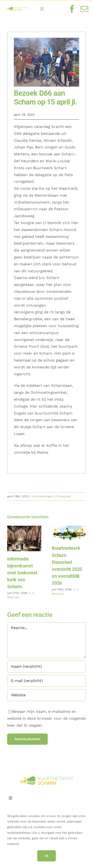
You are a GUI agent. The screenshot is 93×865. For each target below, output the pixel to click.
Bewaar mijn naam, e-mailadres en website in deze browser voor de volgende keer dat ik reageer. (46, 718)
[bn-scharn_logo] (18, 7)
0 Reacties (63, 496)
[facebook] (72, 9)
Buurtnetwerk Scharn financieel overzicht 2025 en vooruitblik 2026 (69, 533)
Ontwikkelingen (42, 496)
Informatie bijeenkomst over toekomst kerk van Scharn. (24, 538)
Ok (46, 856)
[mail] (84, 9)
